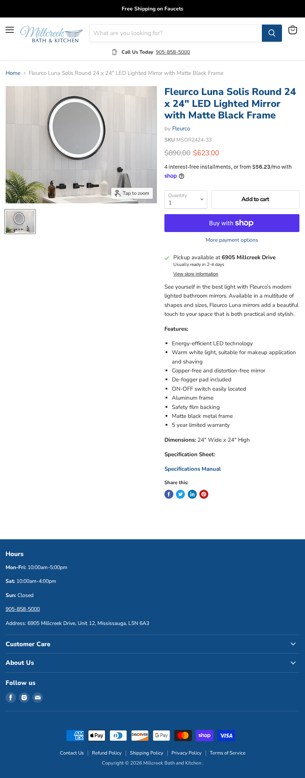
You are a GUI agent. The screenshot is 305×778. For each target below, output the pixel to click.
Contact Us (72, 753)
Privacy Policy (186, 753)
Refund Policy (107, 753)
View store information (195, 274)
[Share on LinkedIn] (192, 494)
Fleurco (181, 128)
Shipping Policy (146, 753)
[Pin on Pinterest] (203, 494)
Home (13, 73)
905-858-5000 (173, 52)
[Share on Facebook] (168, 494)
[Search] (272, 33)
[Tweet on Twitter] (180, 494)
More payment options (232, 240)
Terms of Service (227, 753)
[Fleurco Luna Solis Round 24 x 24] (20, 222)
